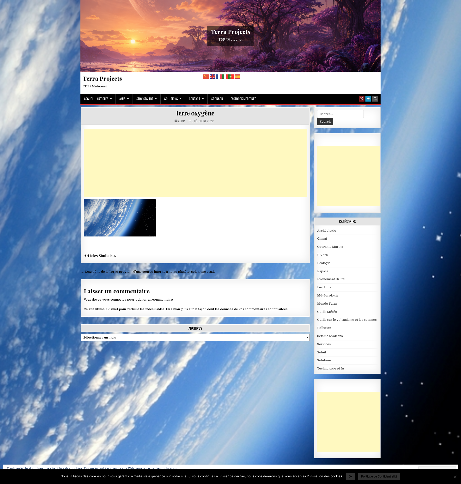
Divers (322, 255)
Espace (322, 271)
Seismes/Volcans (330, 336)
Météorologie (328, 295)
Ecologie (324, 263)
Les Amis (324, 287)
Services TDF (144, 98)
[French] (219, 76)
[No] (455, 476)
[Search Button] (375, 99)
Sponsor (217, 98)
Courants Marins (330, 246)
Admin (182, 121)
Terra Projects (230, 31)
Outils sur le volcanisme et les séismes (347, 319)
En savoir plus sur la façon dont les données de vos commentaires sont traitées (227, 309)
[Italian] (225, 76)
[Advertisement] (195, 163)
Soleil (321, 352)
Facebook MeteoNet (243, 98)
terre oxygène (195, 113)
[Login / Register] (368, 99)
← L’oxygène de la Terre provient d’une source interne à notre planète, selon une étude (148, 271)
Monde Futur (327, 303)
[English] (213, 76)
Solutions (171, 98)
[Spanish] (238, 76)
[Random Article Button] (361, 99)
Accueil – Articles (96, 98)
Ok (350, 476)
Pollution (324, 328)
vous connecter (114, 299)
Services (324, 344)
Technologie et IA (330, 368)
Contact (194, 98)
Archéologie (326, 230)
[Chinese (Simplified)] (206, 76)
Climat (322, 238)
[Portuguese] (231, 76)
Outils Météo (327, 312)
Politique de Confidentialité (379, 476)
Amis (122, 98)
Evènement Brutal (331, 279)
